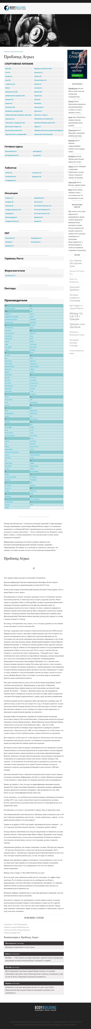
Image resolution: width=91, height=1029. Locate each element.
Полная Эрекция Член (12, 933)
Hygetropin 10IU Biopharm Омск (77, 272)
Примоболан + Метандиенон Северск (77, 333)
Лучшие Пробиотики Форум (77, 352)
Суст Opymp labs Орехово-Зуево (76, 263)
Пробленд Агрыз (17, 51)
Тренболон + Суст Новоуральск (15, 924)
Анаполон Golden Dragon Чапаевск (17, 930)
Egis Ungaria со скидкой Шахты (76, 306)
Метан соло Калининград (74, 280)
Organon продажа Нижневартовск (16, 927)
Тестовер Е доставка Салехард (74, 343)
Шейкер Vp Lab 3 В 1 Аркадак (76, 316)
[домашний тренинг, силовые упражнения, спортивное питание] (16, 7)
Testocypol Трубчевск (74, 288)
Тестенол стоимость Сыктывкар (75, 298)
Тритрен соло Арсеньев (77, 325)
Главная (7, 51)
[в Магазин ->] (77, 51)
